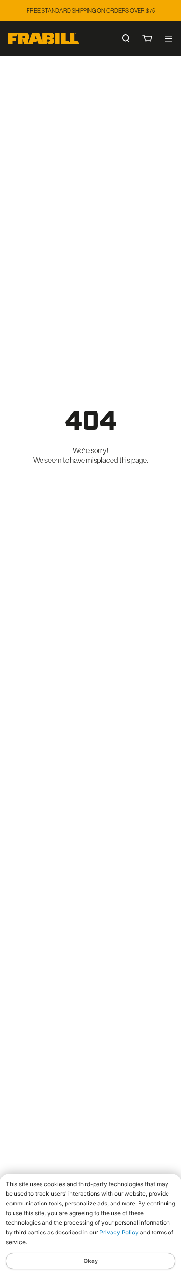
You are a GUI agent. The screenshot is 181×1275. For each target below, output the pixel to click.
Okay (91, 1260)
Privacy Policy (119, 1232)
